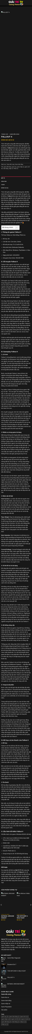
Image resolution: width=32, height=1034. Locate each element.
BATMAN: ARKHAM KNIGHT (7, 917)
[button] (2, 3)
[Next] (31, 908)
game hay (14, 166)
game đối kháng (7, 166)
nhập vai (11, 168)
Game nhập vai (5, 1003)
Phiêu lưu (16, 168)
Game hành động (19, 164)
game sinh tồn (16, 1019)
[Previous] (1, 908)
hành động (5, 168)
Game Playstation (6, 1006)
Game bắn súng (14, 134)
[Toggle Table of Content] (16, 227)
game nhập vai (20, 166)
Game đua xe (5, 997)
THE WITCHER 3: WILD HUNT (22, 917)
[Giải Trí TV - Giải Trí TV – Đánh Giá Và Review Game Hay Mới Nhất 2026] (16, 3)
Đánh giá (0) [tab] (4, 188)
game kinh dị (24, 1016)
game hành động (14, 1016)
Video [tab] (3, 184)
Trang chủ (4, 134)
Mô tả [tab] (3, 178)
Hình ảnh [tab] (3, 181)
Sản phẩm (4, 1010)
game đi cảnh (26, 1019)
